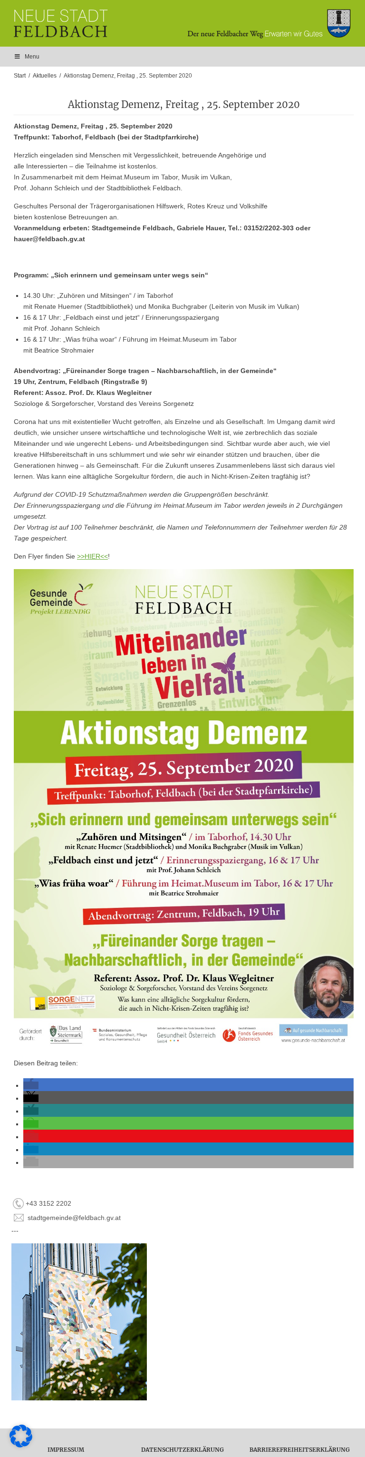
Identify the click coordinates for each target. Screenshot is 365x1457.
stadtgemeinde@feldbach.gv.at (74, 1217)
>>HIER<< (92, 556)
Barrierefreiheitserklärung (300, 1449)
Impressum (66, 1449)
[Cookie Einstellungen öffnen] (21, 1445)
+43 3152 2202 (48, 1203)
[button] (30, 1085)
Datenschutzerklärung (182, 1449)
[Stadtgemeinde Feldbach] (187, 23)
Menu (32, 56)
